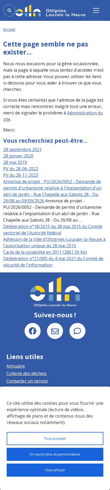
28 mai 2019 (15, 162)
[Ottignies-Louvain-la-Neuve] (50, 10)
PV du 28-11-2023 (20, 175)
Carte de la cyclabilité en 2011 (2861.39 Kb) (45, 252)
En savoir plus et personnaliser (55, 454)
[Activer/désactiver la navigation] (96, 10)
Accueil (9, 29)
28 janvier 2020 (18, 156)
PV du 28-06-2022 (20, 169)
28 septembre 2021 (22, 149)
